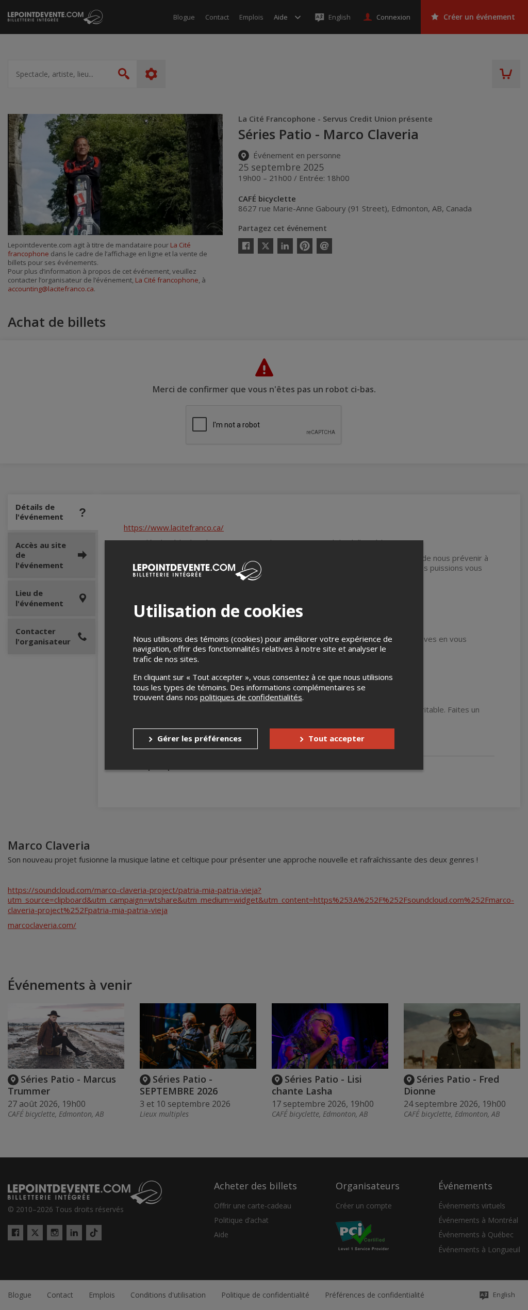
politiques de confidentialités (251, 697)
